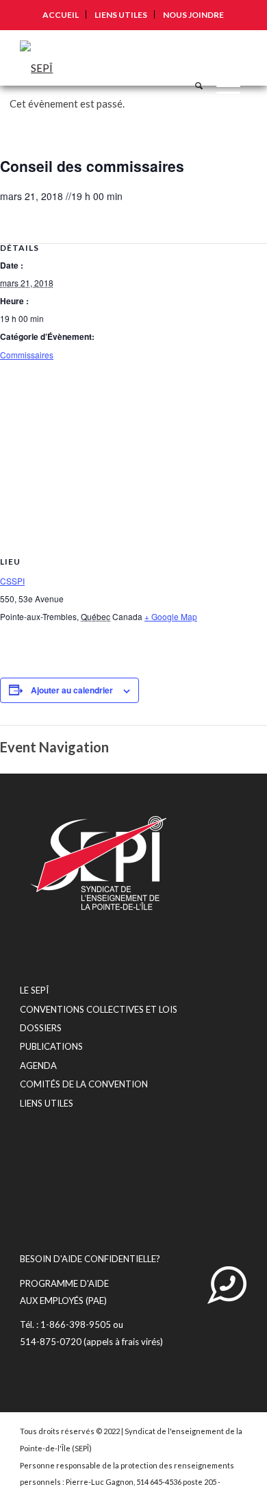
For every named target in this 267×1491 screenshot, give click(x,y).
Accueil (60, 15)
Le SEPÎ (34, 990)
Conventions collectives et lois (98, 1009)
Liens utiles (120, 15)
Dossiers (41, 1027)
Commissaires (26, 354)
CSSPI (12, 581)
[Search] (192, 57)
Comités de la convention (84, 1084)
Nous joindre (193, 15)
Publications (51, 1046)
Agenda (38, 1065)
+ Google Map (170, 616)
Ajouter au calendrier (72, 690)
